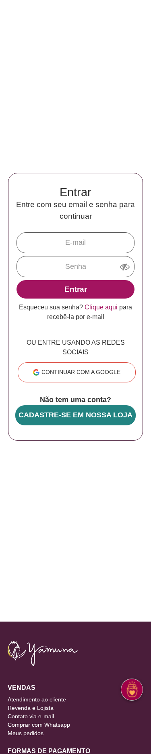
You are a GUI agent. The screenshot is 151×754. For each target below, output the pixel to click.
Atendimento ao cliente (37, 699)
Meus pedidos (25, 733)
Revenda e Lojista (31, 708)
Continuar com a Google (80, 372)
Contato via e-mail (31, 716)
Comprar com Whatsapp (39, 724)
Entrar (75, 289)
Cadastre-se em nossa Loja (75, 415)
